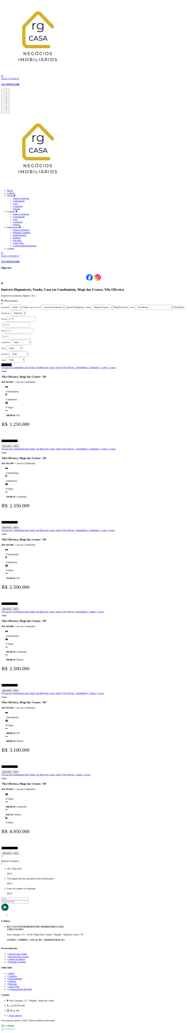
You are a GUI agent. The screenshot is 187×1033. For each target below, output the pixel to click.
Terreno (16, 209)
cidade (88, 307)
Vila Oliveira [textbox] (179, 307)
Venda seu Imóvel (21, 230)
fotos (16, 446)
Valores (4, 319)
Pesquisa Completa (21, 232)
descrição (7, 446)
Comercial (17, 206)
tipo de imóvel (35, 307)
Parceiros (17, 240)
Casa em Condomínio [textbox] (75, 307)
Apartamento (19, 201)
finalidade (5, 307)
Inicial (10, 190)
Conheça (11, 193)
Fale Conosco (15, 1015)
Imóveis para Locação (18, 956)
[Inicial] (37, 73)
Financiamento (19, 235)
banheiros (5, 354)
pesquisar (6, 365)
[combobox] (25, 307)
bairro (132, 307)
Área (3, 331)
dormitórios (5, 342)
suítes (3, 348)
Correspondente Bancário (24, 246)
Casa (15, 203)
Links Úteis (18, 243)
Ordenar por (6, 313)
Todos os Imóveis (21, 198)
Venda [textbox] (25, 307)
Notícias (16, 238)
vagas (3, 360)
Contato (10, 248)
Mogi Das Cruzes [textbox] (121, 307)
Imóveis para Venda (17, 954)
